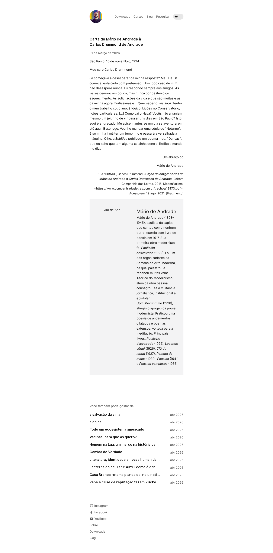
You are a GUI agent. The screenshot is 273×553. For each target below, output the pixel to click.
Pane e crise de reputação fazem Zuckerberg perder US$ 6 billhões (125, 482)
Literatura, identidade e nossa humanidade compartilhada (125, 460)
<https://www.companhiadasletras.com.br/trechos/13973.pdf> (138, 188)
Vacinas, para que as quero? (113, 437)
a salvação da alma (105, 414)
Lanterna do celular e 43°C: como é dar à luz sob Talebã (125, 467)
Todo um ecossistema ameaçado (117, 429)
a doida (96, 422)
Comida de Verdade (106, 452)
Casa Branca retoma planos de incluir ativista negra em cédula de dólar (125, 475)
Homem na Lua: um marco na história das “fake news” (125, 444)
